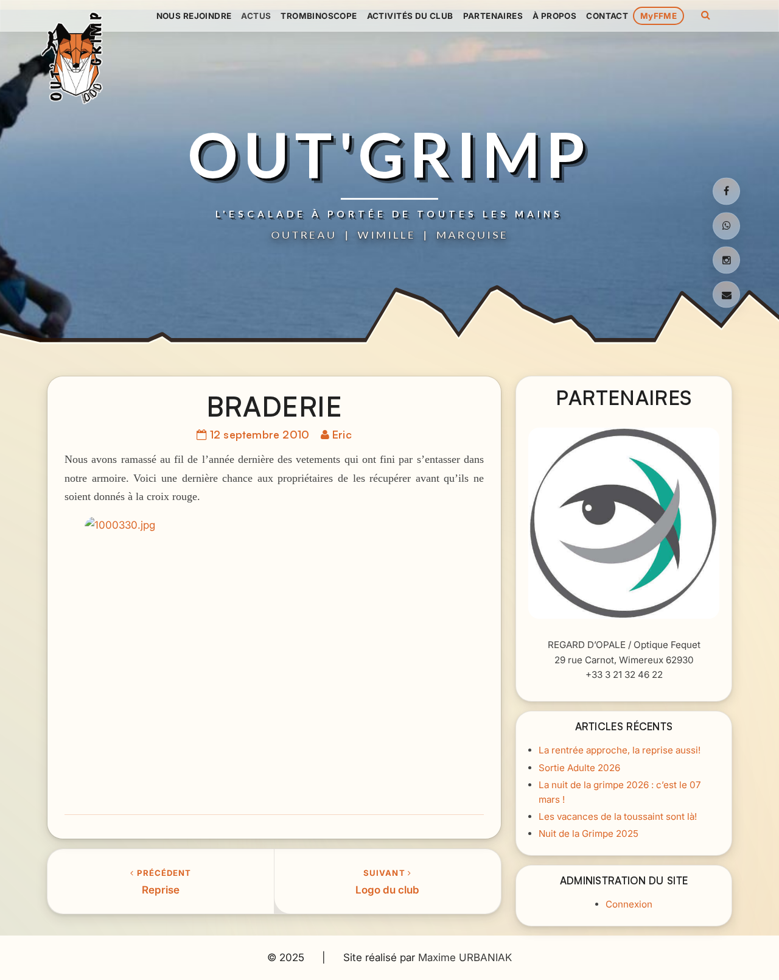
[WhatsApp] (726, 225)
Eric (342, 433)
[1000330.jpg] (274, 660)
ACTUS (256, 16)
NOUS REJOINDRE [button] (194, 16)
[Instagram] (726, 260)
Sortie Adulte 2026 (579, 767)
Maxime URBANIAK (465, 957)
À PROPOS (554, 16)
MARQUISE (472, 234)
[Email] (726, 295)
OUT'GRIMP (389, 154)
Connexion (629, 904)
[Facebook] (726, 191)
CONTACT (607, 16)
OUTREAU (304, 234)
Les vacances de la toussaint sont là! (618, 816)
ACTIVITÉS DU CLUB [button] (410, 16)
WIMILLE (386, 234)
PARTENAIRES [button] (493, 16)
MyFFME (658, 16)
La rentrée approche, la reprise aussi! (619, 750)
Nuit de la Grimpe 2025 (588, 833)
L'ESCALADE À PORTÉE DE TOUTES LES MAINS (389, 213)
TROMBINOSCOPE (319, 16)
